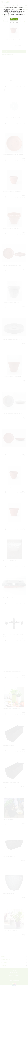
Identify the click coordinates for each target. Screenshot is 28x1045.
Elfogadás (14, 19)
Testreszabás (14, 22)
